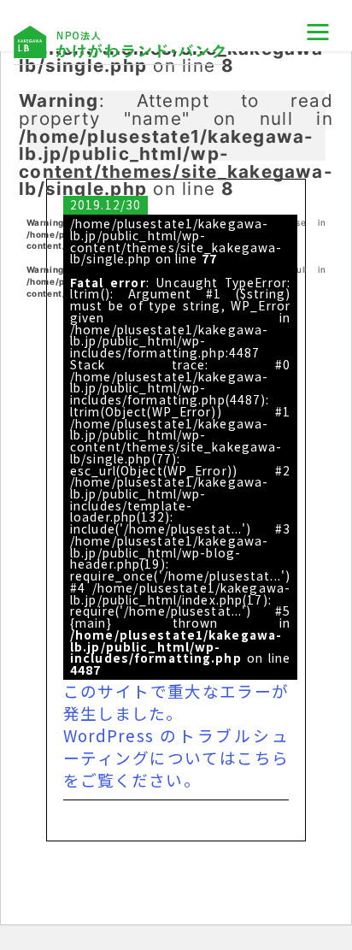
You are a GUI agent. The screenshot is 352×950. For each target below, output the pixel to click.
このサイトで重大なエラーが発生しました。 (176, 701)
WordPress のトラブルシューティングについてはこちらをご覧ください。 (176, 757)
